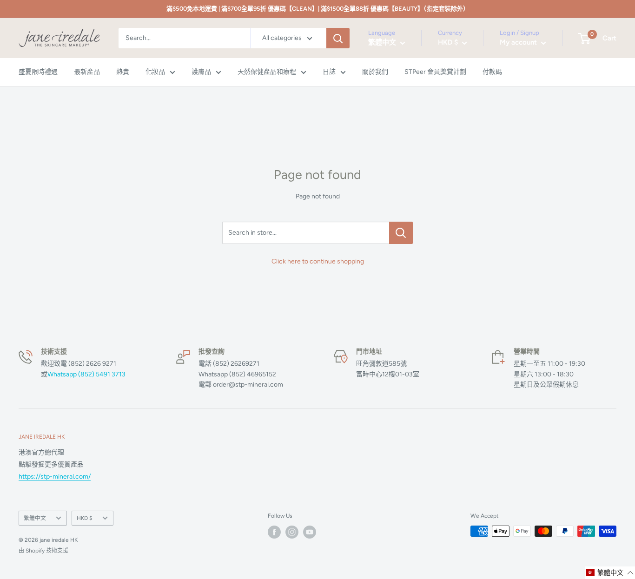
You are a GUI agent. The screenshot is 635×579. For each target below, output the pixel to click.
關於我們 (375, 72)
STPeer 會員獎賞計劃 (435, 72)
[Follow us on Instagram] (291, 532)
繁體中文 (35, 518)
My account (519, 43)
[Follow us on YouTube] (309, 532)
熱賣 (122, 72)
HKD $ (85, 518)
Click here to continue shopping (317, 261)
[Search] (338, 38)
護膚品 (201, 72)
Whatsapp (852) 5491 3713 (86, 374)
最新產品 (87, 72)
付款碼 (492, 72)
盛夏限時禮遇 (38, 72)
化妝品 (155, 72)
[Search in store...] (401, 233)
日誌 (329, 72)
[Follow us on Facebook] (274, 532)
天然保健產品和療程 (267, 72)
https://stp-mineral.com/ (55, 476)
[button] (610, 572)
